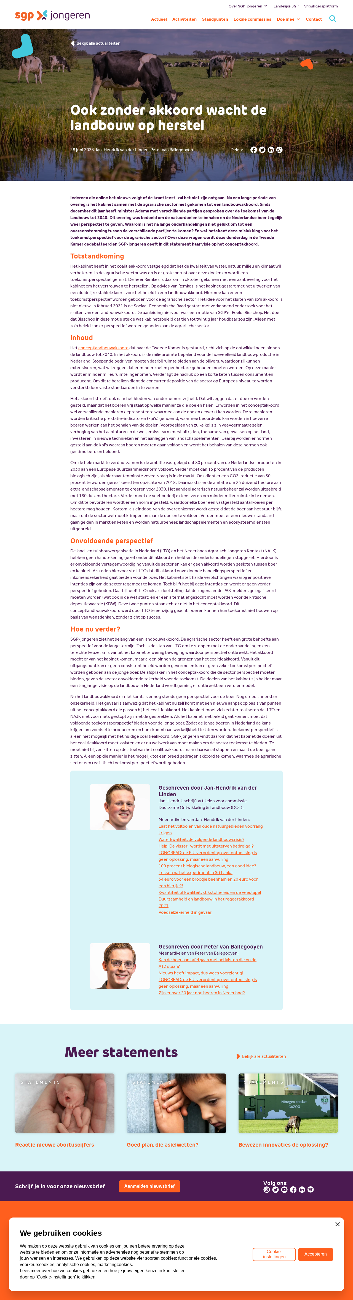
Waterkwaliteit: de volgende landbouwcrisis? (201, 839)
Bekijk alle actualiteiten (99, 43)
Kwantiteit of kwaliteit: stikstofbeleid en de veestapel (210, 892)
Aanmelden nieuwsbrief (149, 1186)
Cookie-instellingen (274, 1254)
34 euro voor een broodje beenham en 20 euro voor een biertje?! (208, 882)
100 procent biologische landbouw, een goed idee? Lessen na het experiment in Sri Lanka (207, 869)
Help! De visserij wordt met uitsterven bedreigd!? (206, 846)
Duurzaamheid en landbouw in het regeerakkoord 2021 (206, 902)
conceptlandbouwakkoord (103, 347)
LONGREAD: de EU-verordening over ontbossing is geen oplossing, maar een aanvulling (208, 856)
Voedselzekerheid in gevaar (185, 912)
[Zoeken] (333, 19)
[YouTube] (284, 1189)
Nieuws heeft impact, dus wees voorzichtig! (201, 973)
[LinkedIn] (302, 1189)
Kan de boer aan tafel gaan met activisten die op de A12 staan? (207, 963)
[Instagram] (266, 1189)
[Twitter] (275, 1189)
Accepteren (315, 1254)
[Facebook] (293, 1189)
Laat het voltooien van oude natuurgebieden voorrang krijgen (211, 829)
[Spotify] (310, 1189)
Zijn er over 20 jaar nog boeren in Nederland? (202, 992)
